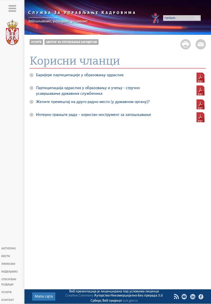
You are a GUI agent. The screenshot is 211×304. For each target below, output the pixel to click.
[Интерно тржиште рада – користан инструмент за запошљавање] (200, 117)
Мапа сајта (44, 296)
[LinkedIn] (192, 296)
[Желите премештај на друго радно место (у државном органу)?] (200, 104)
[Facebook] (201, 296)
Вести (5, 256)
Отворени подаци (8, 282)
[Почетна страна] (12, 33)
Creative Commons (79, 295)
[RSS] (176, 296)
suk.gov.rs (130, 300)
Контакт (7, 300)
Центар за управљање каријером (71, 42)
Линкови (8, 264)
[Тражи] (197, 18)
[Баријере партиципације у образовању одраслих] (200, 77)
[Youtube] (184, 296)
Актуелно (8, 248)
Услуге (6, 292)
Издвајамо (9, 271)
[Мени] (12, 8)
